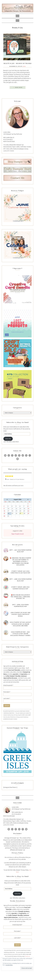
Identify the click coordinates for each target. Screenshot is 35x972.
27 (21, 513)
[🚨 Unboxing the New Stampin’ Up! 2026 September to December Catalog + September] (5, 558)
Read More (18, 87)
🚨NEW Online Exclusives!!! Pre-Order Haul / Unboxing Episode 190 (20, 596)
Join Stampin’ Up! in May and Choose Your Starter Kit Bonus (20, 614)
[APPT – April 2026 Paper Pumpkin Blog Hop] (5, 605)
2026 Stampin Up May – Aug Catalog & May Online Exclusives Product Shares (20, 633)
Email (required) (8, 685)
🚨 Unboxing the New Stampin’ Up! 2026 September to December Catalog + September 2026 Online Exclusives (20, 561)
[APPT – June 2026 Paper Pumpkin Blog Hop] (5, 579)
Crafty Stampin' (17, 11)
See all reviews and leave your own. (13, 485)
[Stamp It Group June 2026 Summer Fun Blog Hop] (5, 587)
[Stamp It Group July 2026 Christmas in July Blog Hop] (5, 571)
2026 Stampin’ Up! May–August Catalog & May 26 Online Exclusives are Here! (20, 624)
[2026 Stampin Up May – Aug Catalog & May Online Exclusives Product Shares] (5, 632)
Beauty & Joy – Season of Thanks (17, 63)
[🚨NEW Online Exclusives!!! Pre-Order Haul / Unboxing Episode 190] (5, 595)
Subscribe (8, 438)
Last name (6, 698)
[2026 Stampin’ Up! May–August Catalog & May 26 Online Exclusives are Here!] (5, 622)
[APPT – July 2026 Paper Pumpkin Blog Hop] (5, 550)
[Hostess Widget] (17, 208)
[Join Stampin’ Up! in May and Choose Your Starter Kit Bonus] (5, 613)
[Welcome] (17, 117)
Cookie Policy (9, 964)
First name (6, 692)
